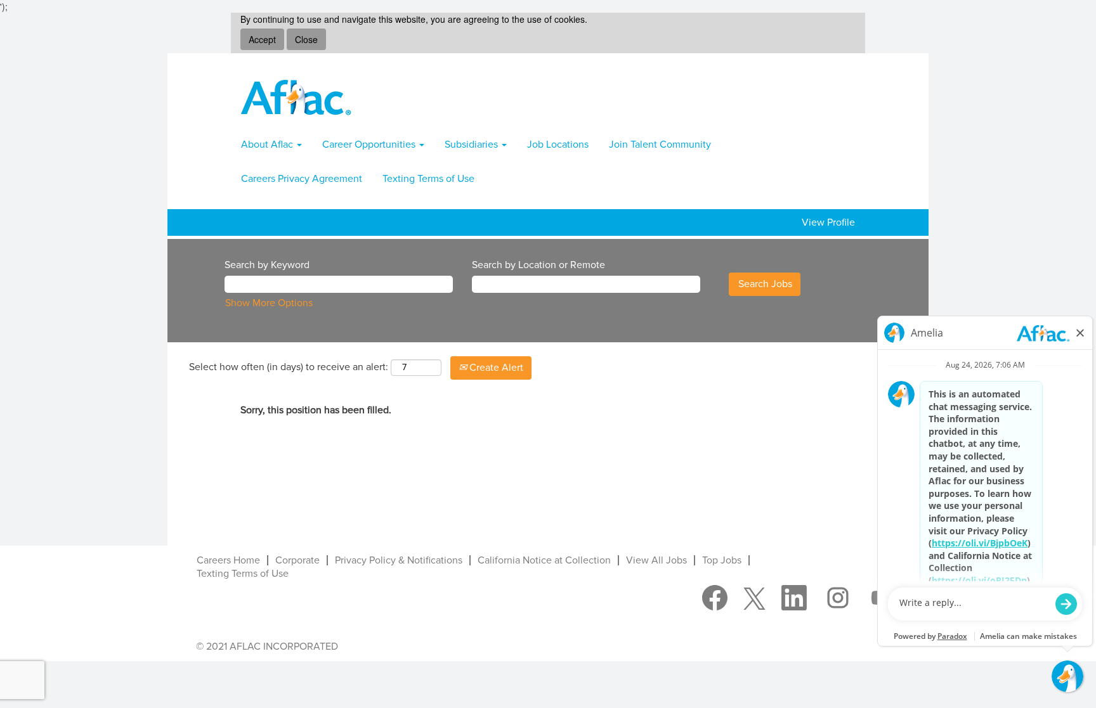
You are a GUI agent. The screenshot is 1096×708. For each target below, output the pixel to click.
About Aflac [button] (268, 144)
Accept (262, 39)
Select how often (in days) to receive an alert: (288, 367)
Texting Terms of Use (428, 178)
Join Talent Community (660, 144)
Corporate (297, 560)
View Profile (828, 222)
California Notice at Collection (544, 560)
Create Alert (495, 367)
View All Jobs (656, 560)
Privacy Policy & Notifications (398, 560)
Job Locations (558, 144)
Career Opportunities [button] (370, 144)
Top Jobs (721, 560)
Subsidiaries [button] (472, 144)
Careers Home (228, 560)
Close (306, 39)
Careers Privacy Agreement (301, 178)
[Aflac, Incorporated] (296, 97)
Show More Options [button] (269, 303)
